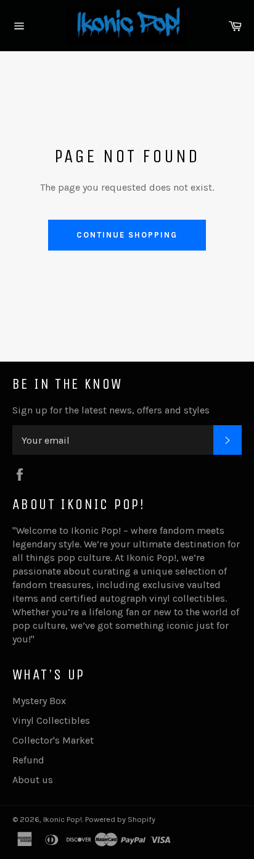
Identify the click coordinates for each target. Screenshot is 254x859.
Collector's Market (53, 740)
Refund (28, 760)
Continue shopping (126, 234)
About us (32, 780)
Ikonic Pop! (62, 819)
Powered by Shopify (120, 819)
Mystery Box (39, 701)
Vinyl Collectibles (51, 720)
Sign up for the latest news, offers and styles (111, 410)
